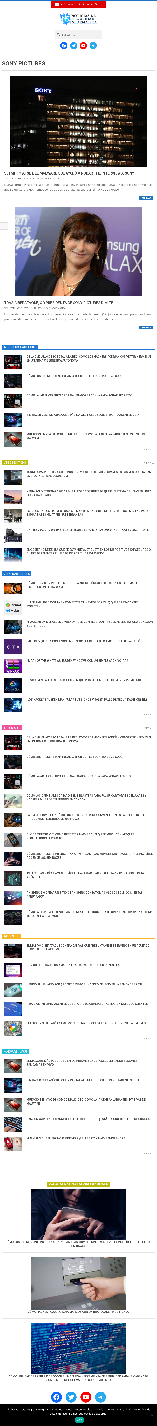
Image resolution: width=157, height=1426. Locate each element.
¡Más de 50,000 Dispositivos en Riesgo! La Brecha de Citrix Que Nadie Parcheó (83, 641)
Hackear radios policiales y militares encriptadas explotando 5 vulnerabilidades (89, 530)
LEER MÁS (145, 198)
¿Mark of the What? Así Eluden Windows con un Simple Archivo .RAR (77, 660)
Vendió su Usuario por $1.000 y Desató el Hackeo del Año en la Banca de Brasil (85, 984)
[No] (152, 1415)
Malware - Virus (49, 178)
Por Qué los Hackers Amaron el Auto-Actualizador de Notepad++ (76, 965)
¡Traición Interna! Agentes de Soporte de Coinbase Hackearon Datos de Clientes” (88, 1003)
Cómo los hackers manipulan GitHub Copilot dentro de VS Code (74, 376)
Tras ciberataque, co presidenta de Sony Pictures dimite (58, 303)
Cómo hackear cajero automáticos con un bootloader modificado (78, 1311)
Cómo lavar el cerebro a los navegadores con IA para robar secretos (80, 395)
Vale (79, 1420)
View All (149, 449)
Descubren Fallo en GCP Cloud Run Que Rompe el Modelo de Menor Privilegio (84, 680)
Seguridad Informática (52, 308)
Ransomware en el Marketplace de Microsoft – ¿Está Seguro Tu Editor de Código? (88, 1119)
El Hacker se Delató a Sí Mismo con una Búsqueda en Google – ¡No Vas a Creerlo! (87, 1023)
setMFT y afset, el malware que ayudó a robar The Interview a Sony (69, 173)
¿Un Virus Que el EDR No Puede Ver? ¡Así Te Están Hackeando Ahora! (76, 1138)
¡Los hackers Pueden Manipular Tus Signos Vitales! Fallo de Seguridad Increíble (87, 699)
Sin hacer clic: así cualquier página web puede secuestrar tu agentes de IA (83, 414)
